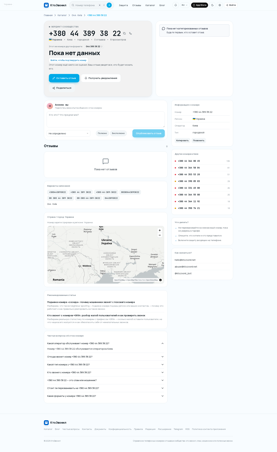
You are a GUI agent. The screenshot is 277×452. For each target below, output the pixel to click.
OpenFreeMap (119, 280)
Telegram (178, 429)
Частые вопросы (71, 429)
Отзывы (136, 5)
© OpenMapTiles (132, 280)
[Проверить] (109, 5)
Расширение (164, 429)
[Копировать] (124, 33)
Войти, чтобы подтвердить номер (68, 60)
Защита (123, 5)
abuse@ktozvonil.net (186, 266)
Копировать (182, 140)
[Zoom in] (159, 230)
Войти (232, 5)
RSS (187, 429)
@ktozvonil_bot (183, 273)
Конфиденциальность (120, 429)
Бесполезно (118, 133)
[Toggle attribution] (160, 280)
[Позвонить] (130, 33)
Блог (162, 5)
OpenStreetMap (152, 280)
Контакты (87, 429)
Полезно (102, 133)
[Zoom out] (159, 235)
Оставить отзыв (66, 78)
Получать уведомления (102, 78)
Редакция (150, 429)
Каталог (150, 5)
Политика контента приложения (209, 429)
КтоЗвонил (58, 422)
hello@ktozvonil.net (185, 259)
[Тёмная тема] (212, 5)
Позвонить (198, 140)
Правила (138, 429)
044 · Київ (52, 203)
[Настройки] (220, 5)
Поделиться (63, 88)
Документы (100, 429)
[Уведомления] (176, 5)
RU (183, 5)
